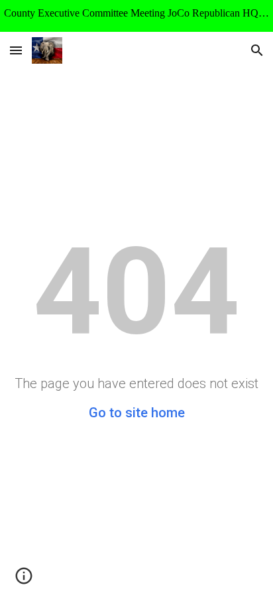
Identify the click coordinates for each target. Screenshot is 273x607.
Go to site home (137, 413)
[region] (136, 16)
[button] (16, 50)
